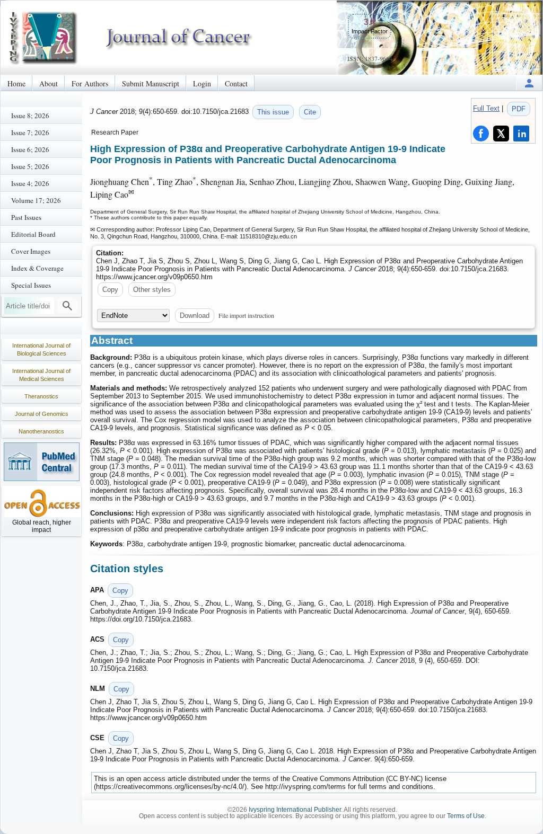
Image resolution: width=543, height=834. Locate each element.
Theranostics (41, 396)
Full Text (486, 108)
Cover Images (30, 251)
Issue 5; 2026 (30, 166)
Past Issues (26, 217)
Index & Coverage (37, 268)
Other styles (152, 290)
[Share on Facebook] (481, 133)
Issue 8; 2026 (30, 115)
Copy (110, 290)
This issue (273, 112)
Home (16, 83)
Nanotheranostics (41, 431)
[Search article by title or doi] (67, 305)
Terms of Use (466, 816)
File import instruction (246, 315)
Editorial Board (33, 234)
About (48, 83)
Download (194, 316)
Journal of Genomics (41, 414)
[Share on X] (501, 133)
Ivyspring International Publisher (295, 809)
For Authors (90, 83)
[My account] (529, 83)
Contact (236, 83)
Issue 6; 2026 (30, 149)
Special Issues (31, 285)
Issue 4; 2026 (30, 183)
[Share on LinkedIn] (521, 133)
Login (202, 83)
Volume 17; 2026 (36, 200)
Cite (310, 112)
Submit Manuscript (150, 83)
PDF (519, 109)
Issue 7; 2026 (30, 132)
